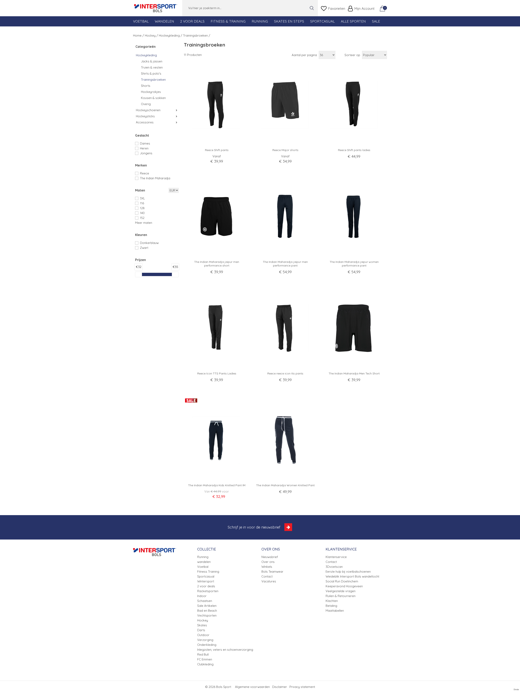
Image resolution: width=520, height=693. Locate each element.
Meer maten (143, 223)
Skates (202, 625)
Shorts (145, 86)
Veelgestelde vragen (340, 591)
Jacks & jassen (151, 61)
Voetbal (141, 21)
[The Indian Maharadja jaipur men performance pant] (285, 216)
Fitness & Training (228, 21)
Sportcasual (322, 21)
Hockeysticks (145, 116)
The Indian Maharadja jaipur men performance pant (285, 263)
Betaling (331, 606)
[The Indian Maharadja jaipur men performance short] (216, 216)
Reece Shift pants (217, 150)
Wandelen (164, 21)
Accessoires (145, 122)
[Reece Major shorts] (285, 104)
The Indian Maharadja (155, 178)
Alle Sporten (353, 21)
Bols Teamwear (272, 571)
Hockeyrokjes (151, 92)
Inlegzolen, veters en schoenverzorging (225, 650)
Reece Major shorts (285, 150)
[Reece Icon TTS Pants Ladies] (216, 328)
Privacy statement (302, 687)
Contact (267, 576)
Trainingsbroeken (153, 80)
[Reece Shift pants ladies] (354, 104)
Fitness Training (208, 571)
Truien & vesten (152, 67)
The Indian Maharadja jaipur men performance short (216, 263)
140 (142, 213)
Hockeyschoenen (148, 110)
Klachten (332, 601)
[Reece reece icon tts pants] (285, 328)
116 (142, 203)
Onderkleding (206, 645)
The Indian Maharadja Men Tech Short (354, 373)
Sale (376, 21)
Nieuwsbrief (269, 557)
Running (260, 21)
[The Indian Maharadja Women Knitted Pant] (285, 439)
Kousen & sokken (153, 98)
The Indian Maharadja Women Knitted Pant (285, 485)
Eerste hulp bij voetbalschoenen (348, 571)
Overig (146, 104)
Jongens (146, 153)
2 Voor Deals (192, 21)
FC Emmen (204, 659)
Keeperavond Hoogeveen (344, 586)
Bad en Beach (207, 610)
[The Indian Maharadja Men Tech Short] (354, 328)
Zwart (144, 248)
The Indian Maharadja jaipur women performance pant (354, 263)
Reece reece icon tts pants (285, 373)
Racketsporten (207, 591)
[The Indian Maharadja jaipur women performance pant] (354, 216)
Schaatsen (204, 601)
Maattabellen (335, 610)
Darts (201, 630)
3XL (142, 198)
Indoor (202, 596)
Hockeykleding (146, 55)
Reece (144, 173)
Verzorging (205, 640)
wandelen (204, 562)
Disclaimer (279, 687)
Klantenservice (336, 557)
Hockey (202, 620)
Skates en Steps (289, 21)
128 (142, 208)
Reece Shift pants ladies (354, 150)
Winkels (266, 567)
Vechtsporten (207, 615)
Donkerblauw (149, 243)
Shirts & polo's (151, 73)
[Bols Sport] (155, 8)
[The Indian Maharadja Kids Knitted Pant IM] (216, 439)
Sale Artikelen (207, 606)
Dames (145, 143)
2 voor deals (206, 586)
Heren (144, 148)
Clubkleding (205, 664)
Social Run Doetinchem (342, 581)
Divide (516, 690)
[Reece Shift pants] (216, 104)
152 (142, 218)
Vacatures (268, 581)
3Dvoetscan (334, 567)
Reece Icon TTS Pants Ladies (216, 373)
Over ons (268, 562)
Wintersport (205, 581)
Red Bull (203, 654)
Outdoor (203, 635)
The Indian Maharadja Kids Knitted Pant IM (216, 485)
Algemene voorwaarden (252, 687)
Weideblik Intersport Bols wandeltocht (352, 576)
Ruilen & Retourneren (340, 596)
